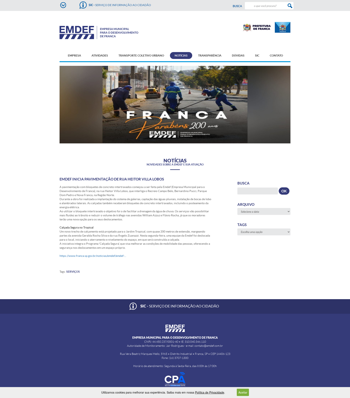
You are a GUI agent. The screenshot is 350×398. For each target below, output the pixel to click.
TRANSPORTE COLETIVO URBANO (141, 55)
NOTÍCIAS (181, 55)
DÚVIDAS (238, 55)
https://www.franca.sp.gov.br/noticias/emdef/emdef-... (93, 255)
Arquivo (245, 204)
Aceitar (242, 392)
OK (284, 191)
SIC (257, 55)
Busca (237, 6)
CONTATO (276, 55)
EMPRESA (74, 55)
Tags (242, 225)
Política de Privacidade (209, 392)
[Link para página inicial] (106, 32)
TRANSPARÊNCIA (209, 55)
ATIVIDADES (100, 55)
